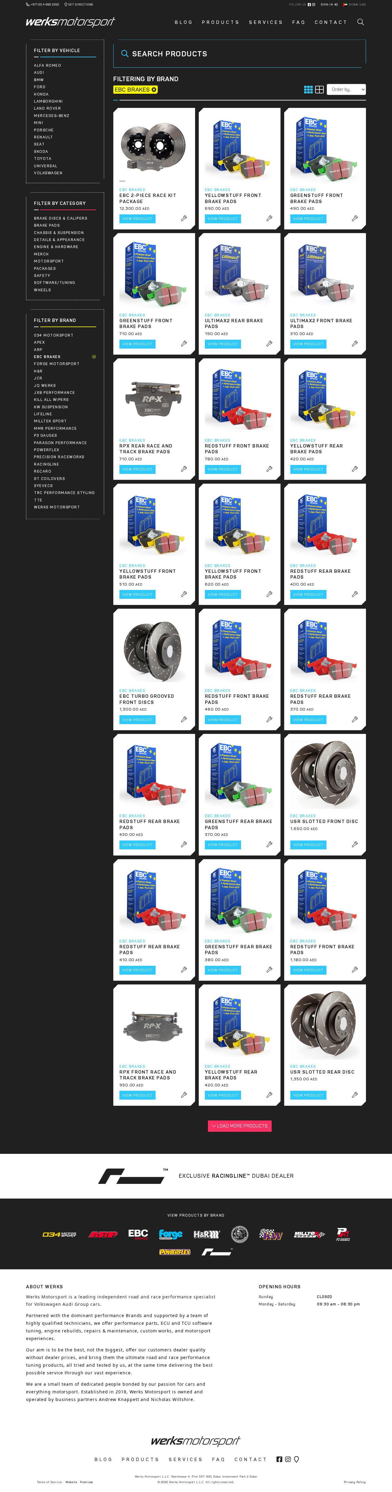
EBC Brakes (47, 357)
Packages (45, 268)
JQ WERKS (45, 385)
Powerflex (47, 450)
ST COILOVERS (49, 479)
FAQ (299, 22)
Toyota (42, 159)
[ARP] (103, 1234)
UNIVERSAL (46, 166)
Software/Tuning (54, 283)
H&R (38, 371)
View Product (138, 219)
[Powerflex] (174, 1252)
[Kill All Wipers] (239, 1234)
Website (71, 1482)
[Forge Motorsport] (171, 1234)
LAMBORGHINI (48, 101)
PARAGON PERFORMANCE (60, 443)
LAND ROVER (47, 108)
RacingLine (46, 464)
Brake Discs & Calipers (60, 218)
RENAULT (43, 137)
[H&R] (207, 1234)
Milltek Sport (50, 421)
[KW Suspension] (271, 1234)
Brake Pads (47, 225)
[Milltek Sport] (309, 1234)
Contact (331, 22)
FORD (40, 87)
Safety (42, 276)
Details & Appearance (59, 240)
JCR (38, 378)
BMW (39, 80)
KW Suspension (51, 407)
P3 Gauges (45, 435)
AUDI (39, 72)
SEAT (39, 144)
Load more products (242, 1126)
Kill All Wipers (51, 400)
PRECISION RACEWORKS (59, 457)
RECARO (42, 471)
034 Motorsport (54, 335)
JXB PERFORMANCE (54, 393)
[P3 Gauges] (343, 1234)
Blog (184, 22)
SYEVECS (43, 486)
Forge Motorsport (57, 364)
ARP (38, 350)
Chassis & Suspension (59, 233)
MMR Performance (55, 428)
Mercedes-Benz (52, 116)
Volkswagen (48, 173)
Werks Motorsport (57, 507)
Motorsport (49, 261)
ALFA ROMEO (47, 65)
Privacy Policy (355, 1482)
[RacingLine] (217, 1251)
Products (221, 22)
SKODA (41, 151)
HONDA (41, 94)
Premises (86, 1482)
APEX (39, 342)
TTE (38, 500)
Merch (41, 254)
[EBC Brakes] (138, 1234)
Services (266, 22)
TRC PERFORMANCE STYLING (64, 493)
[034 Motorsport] (59, 1234)
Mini (38, 123)
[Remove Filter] (94, 357)
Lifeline (43, 414)
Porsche (44, 130)
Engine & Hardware (56, 247)
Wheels (42, 290)
